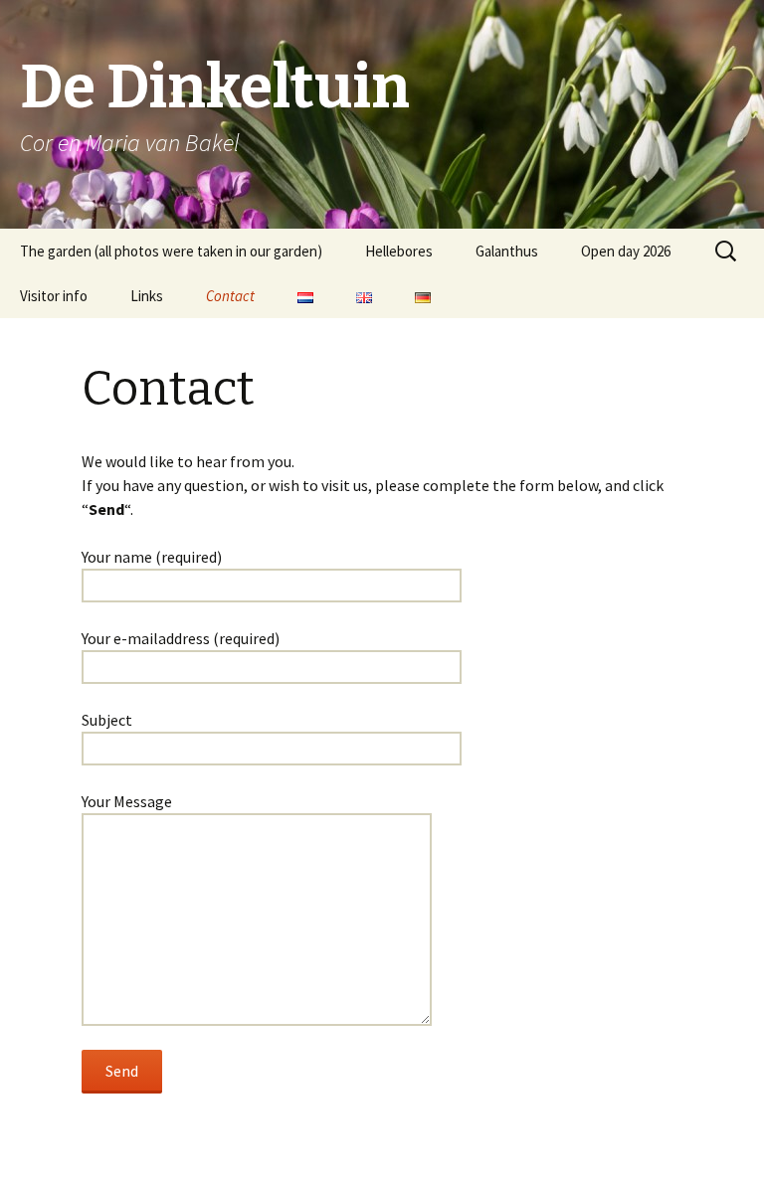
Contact (230, 295)
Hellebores (399, 251)
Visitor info (54, 295)
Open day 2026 (625, 251)
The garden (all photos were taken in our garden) (171, 251)
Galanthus (507, 251)
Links (146, 295)
